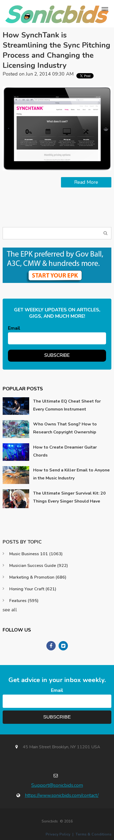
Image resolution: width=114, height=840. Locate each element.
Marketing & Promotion (37, 577)
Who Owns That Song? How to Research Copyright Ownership (65, 428)
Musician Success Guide (38, 566)
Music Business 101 (36, 554)
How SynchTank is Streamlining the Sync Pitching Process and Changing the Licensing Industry (56, 50)
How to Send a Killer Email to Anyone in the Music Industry (71, 474)
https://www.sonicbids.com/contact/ (62, 795)
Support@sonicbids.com (57, 785)
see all (10, 610)
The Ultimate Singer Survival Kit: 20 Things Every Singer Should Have (69, 497)
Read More (86, 182)
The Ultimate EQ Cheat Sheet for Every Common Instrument (67, 405)
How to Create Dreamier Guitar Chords (65, 451)
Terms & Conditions (93, 834)
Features (23, 601)
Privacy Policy (58, 834)
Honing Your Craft (32, 589)
